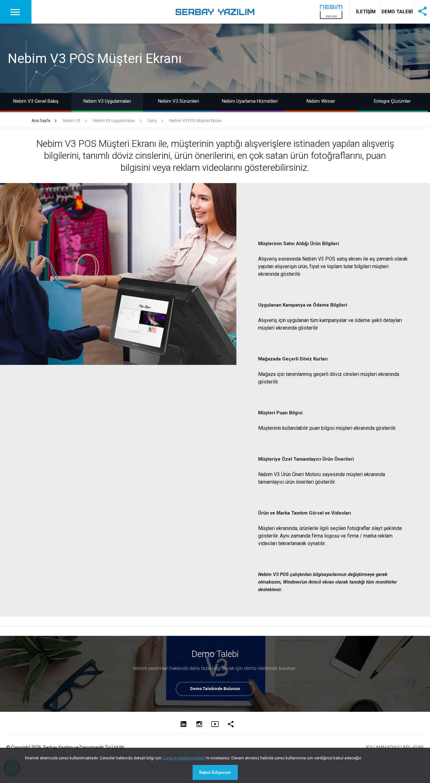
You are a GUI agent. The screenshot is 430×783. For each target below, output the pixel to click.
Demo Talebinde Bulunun (215, 688)
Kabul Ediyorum (215, 772)
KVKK (418, 747)
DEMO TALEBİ (397, 11)
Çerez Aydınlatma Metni (184, 758)
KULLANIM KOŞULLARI (388, 747)
